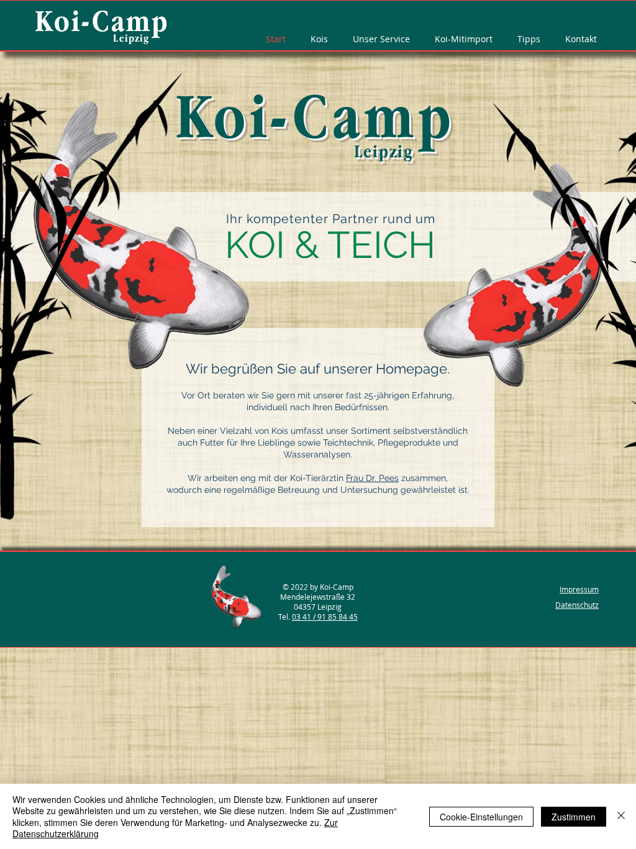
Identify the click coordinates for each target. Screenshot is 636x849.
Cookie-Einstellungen (481, 816)
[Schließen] (621, 816)
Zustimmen (574, 816)
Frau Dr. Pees (372, 478)
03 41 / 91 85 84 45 (325, 617)
